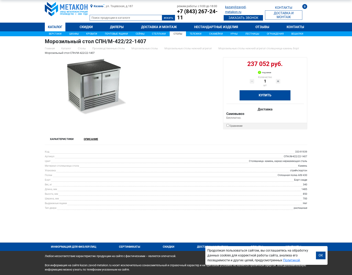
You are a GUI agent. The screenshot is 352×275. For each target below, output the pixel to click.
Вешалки (297, 33)
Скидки (86, 27)
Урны (234, 33)
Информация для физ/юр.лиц (73, 246)
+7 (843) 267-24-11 (197, 14)
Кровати (91, 33)
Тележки (195, 33)
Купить (265, 95)
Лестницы (252, 33)
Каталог (55, 27)
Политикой (291, 260)
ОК (321, 255)
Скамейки (216, 33)
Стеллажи (159, 33)
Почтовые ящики (116, 33)
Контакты (295, 27)
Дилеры (117, 27)
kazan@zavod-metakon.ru (235, 9)
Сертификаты (129, 246)
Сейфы (140, 33)
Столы (178, 33)
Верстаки (55, 33)
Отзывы (262, 27)
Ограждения (275, 33)
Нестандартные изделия (216, 27)
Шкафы (74, 33)
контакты (283, 8)
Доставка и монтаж (159, 27)
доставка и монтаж (284, 15)
